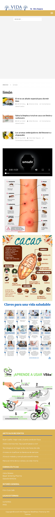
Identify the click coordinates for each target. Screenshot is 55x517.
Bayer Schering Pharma (12, 476)
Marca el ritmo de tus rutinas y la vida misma (20, 461)
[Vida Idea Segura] (27, 9)
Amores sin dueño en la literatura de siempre (20, 452)
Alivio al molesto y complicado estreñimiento (20, 457)
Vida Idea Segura (35, 138)
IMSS (5, 505)
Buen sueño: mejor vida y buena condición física (22, 440)
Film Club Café (8, 490)
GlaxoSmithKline (9, 479)
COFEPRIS (7, 502)
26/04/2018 (21, 138)
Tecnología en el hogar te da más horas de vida (21, 448)
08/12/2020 (21, 121)
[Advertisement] (27, 51)
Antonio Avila (33, 104)
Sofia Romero (33, 121)
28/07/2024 (21, 104)
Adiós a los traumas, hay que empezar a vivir (20, 444)
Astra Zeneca (8, 473)
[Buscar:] (27, 19)
